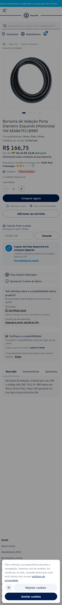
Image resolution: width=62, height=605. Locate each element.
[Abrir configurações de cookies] (9, 587)
